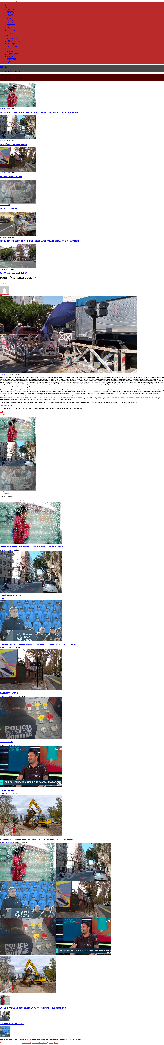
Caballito (10, 19)
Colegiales (10, 22)
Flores (9, 27)
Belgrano (10, 16)
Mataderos (10, 33)
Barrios (5, 7)
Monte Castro (11, 35)
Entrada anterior (4, 491)
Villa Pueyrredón (12, 59)
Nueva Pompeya (12, 38)
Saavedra (10, 50)
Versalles (10, 51)
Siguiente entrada (4, 493)
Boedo (9, 17)
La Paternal (11, 30)
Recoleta (10, 48)
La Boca (9, 29)
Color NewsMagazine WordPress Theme (34, 1043)
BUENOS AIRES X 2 (6, 742)
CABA (5, 6)
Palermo (10, 40)
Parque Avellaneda (13, 42)
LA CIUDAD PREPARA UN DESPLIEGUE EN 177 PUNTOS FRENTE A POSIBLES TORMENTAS (39, 112)
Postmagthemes (53, 1043)
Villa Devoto (11, 55)
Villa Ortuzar (11, 58)
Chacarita (10, 25)
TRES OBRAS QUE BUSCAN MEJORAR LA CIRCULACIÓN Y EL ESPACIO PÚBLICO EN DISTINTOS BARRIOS (36, 839)
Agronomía (11, 9)
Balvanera (10, 12)
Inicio (5, 4)
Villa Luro (10, 56)
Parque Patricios (12, 46)
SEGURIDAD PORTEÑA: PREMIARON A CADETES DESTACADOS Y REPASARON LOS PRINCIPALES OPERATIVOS (38, 644)
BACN (3, 67)
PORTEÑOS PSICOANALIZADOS (13, 144)
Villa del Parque (12, 53)
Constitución (11, 24)
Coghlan (10, 20)
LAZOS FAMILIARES (8, 208)
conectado (17, 500)
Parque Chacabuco (13, 43)
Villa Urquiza (11, 61)
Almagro (10, 11)
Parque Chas (11, 45)
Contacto (6, 63)
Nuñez (9, 37)
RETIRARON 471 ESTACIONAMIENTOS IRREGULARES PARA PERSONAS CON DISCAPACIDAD (40, 241)
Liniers (9, 32)
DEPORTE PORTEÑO (7, 790)
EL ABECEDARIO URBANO (11, 176)
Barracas (10, 14)
